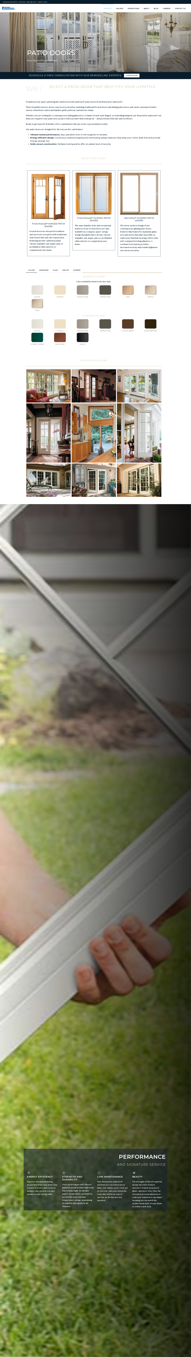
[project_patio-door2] (48, 480)
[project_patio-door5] (48, 433)
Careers (166, 8)
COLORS (31, 270)
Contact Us (180, 8)
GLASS (55, 270)
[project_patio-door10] (94, 386)
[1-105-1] (139, 433)
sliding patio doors (120, 107)
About (146, 8)
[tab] (31, 270)
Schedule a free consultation (59, 124)
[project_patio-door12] (94, 433)
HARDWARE (44, 270)
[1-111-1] (139, 386)
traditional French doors (96, 107)
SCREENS (76, 270)
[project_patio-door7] (48, 386)
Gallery (119, 8)
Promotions (133, 8)
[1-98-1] (139, 480)
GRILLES (65, 270)
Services (108, 8)
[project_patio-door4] (94, 480)
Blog (156, 8)
